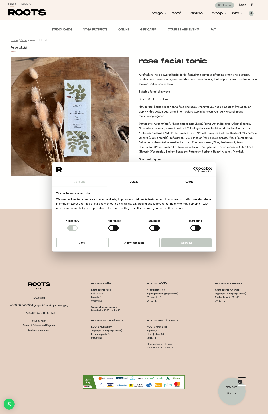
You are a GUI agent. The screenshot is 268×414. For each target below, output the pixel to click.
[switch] (113, 228)
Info (235, 13)
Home (14, 40)
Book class (224, 5)
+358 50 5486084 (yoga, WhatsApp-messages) (39, 305)
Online (196, 13)
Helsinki (12, 4)
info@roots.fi (39, 298)
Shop (217, 13)
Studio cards (62, 29)
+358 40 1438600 (35, 313)
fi (252, 5)
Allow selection (134, 242)
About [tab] (189, 181)
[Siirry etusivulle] (27, 14)
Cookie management (39, 330)
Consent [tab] (79, 181)
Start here (232, 393)
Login (242, 5)
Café (177, 13)
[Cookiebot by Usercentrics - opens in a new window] (196, 169)
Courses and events (184, 29)
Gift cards (148, 29)
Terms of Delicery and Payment (39, 325)
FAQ (213, 29)
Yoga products (95, 29)
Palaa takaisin (19, 47)
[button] (9, 404)
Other (23, 40)
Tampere (26, 4)
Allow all (186, 242)
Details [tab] (134, 181)
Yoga (157, 13)
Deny (81, 242)
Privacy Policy (39, 321)
